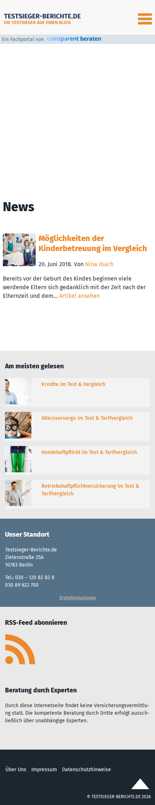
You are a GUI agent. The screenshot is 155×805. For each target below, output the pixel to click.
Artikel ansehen (79, 295)
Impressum (44, 770)
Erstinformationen (77, 597)
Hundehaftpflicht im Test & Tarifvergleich (89, 452)
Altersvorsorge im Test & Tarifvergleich (87, 418)
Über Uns (15, 770)
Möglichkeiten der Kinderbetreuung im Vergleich (93, 243)
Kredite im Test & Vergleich (73, 384)
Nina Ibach (99, 264)
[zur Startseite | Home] (43, 17)
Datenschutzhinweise (86, 770)
